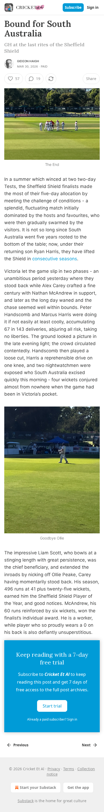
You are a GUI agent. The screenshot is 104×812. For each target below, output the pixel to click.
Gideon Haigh (28, 61)
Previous (20, 745)
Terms (68, 768)
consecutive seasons (54, 258)
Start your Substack (38, 787)
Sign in (93, 7)
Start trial (52, 706)
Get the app (78, 787)
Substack (26, 800)
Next (86, 745)
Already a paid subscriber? (52, 719)
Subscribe (73, 7)
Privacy (53, 768)
